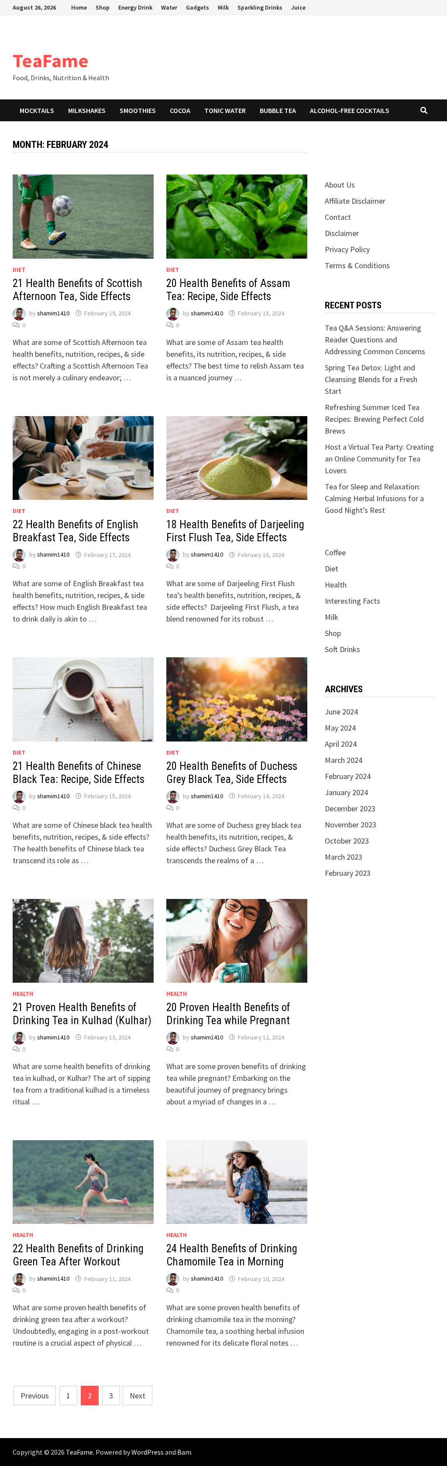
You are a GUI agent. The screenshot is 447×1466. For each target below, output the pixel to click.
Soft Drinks (342, 649)
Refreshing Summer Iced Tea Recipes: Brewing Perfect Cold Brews (374, 419)
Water (169, 7)
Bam (184, 1452)
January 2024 (346, 792)
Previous (35, 1396)
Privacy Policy (347, 249)
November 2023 (350, 825)
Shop (103, 7)
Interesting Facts (352, 601)
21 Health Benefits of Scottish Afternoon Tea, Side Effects (77, 290)
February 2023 (348, 873)
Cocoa (180, 110)
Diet (19, 269)
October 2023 (347, 841)
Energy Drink (135, 7)
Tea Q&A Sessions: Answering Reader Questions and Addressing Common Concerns (375, 339)
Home (79, 7)
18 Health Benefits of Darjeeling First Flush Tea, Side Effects (235, 531)
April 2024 (341, 744)
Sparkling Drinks (259, 7)
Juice (298, 7)
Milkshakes (87, 110)
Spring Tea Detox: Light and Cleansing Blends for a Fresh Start (371, 379)
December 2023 (350, 808)
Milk (223, 7)
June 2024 (341, 712)
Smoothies (138, 110)
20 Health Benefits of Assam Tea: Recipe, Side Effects (228, 290)
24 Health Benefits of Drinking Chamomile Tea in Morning (231, 1255)
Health (23, 994)
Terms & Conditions (357, 265)
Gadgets (197, 7)
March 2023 (343, 857)
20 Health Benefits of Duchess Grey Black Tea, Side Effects (231, 773)
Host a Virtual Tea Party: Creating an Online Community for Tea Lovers (379, 458)
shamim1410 (53, 313)
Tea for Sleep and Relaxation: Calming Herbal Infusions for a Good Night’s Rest (374, 498)
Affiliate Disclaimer (355, 201)
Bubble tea (278, 110)
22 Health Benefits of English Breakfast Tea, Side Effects (75, 531)
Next (137, 1396)
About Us (340, 185)
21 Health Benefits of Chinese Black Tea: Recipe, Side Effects (78, 773)
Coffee (335, 552)
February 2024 (348, 776)
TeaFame (51, 60)
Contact (338, 217)
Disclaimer (342, 233)
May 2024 (340, 728)
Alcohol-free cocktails (349, 110)
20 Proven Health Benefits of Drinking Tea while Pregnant (228, 1014)
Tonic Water (225, 110)
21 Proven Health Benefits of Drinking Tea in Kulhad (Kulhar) (82, 1014)
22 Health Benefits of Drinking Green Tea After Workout (78, 1255)
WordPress (147, 1452)
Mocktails (37, 110)
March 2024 (343, 760)
